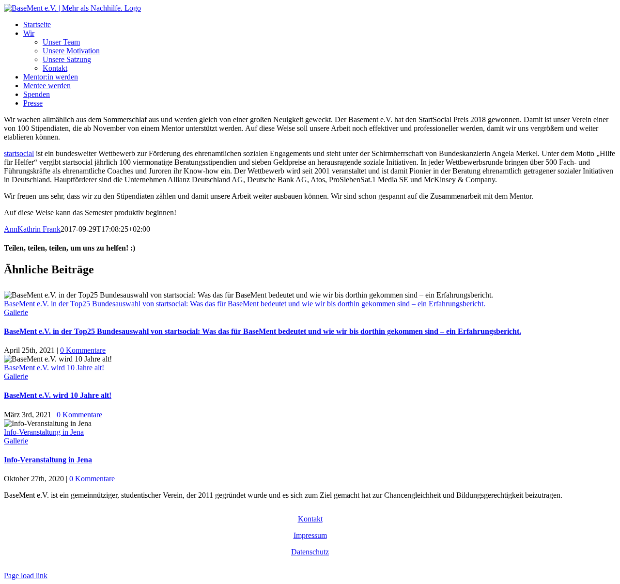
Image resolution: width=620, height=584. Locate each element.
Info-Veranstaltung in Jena (44, 432)
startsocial (19, 153)
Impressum (310, 535)
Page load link (25, 575)
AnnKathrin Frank (32, 229)
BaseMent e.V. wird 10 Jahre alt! (54, 367)
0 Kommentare (83, 350)
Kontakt (310, 519)
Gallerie (16, 312)
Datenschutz (310, 552)
